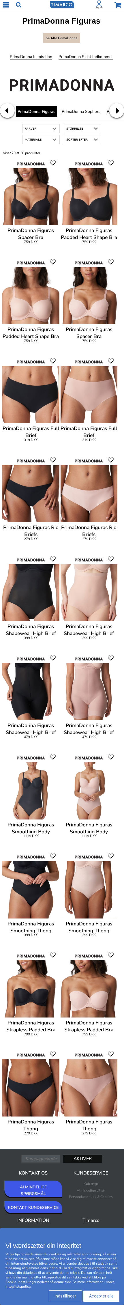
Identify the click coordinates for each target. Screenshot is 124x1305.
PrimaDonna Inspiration (31, 56)
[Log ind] (99, 5)
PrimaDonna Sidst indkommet (86, 56)
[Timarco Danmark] (62, 4)
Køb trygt (91, 1183)
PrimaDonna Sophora (81, 111)
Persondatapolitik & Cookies (91, 1196)
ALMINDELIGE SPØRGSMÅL (33, 1190)
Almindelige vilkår (91, 1190)
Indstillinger (65, 1296)
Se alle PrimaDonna (61, 38)
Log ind (99, 7)
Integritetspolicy (17, 1286)
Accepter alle (101, 1296)
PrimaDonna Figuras (36, 111)
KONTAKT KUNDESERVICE (33, 1207)
